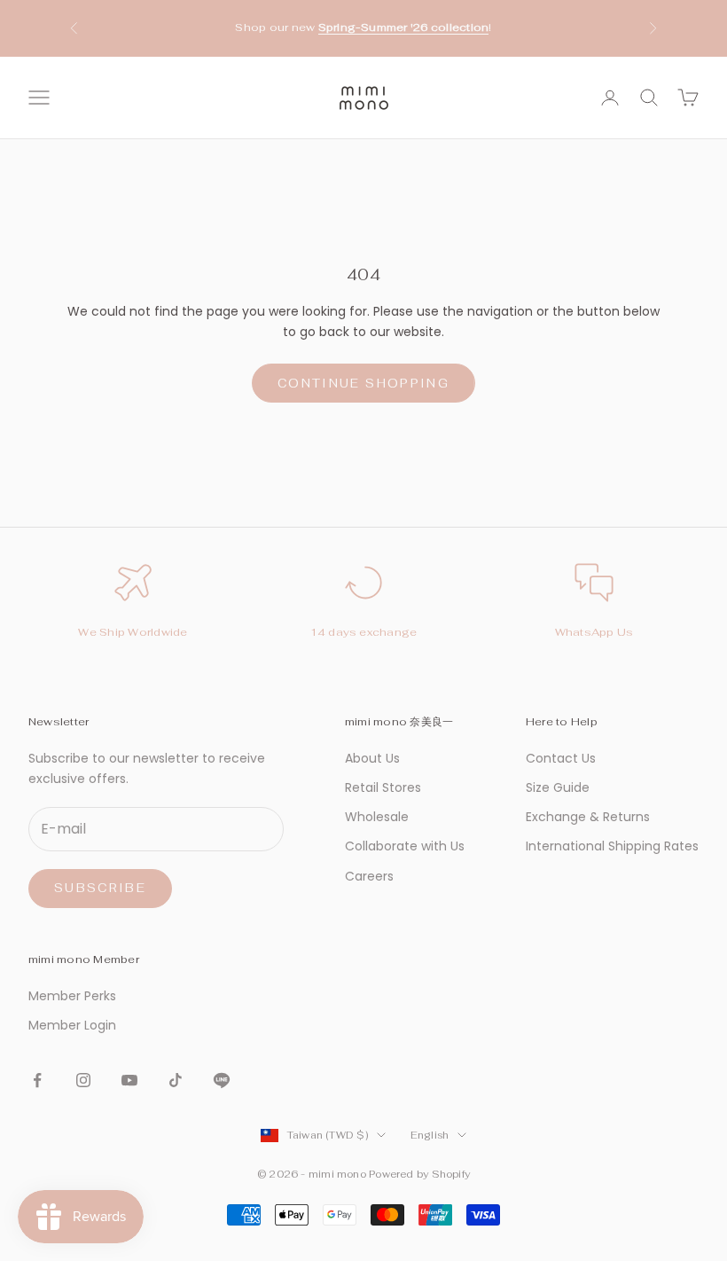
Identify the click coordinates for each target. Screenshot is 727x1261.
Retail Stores (383, 787)
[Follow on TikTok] (175, 1080)
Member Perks (72, 996)
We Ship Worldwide (132, 632)
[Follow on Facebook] (37, 1080)
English (429, 1135)
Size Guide (558, 787)
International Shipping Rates (612, 846)
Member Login (72, 1025)
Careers (369, 876)
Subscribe (100, 888)
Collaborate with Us (405, 846)
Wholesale (377, 817)
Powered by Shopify (419, 1174)
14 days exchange (364, 632)
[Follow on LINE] (222, 1080)
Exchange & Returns (588, 817)
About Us (372, 758)
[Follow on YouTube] (129, 1080)
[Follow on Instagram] (83, 1080)
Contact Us (561, 758)
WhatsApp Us (594, 632)
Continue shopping (363, 383)
